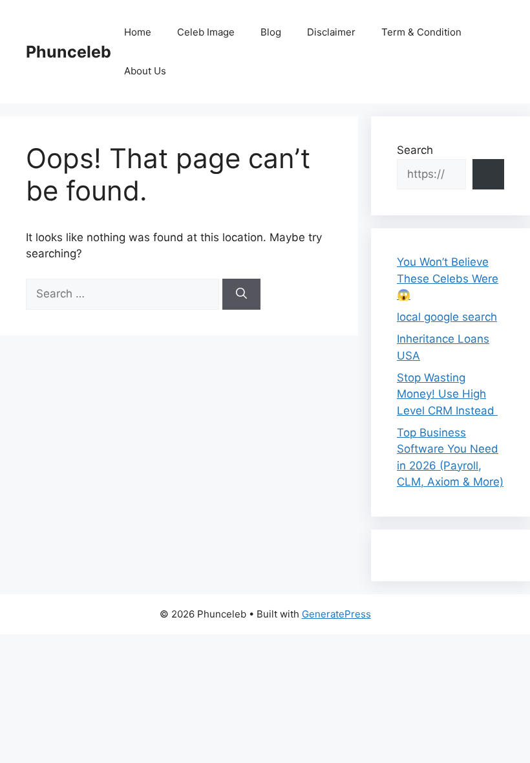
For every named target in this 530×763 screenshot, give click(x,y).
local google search (447, 316)
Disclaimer (331, 32)
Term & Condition (421, 32)
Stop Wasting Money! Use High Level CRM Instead (447, 394)
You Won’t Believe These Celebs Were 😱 (447, 278)
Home (137, 32)
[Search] (241, 294)
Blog (270, 32)
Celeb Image (206, 32)
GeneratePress (336, 614)
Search (415, 150)
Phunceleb (68, 51)
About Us (145, 71)
